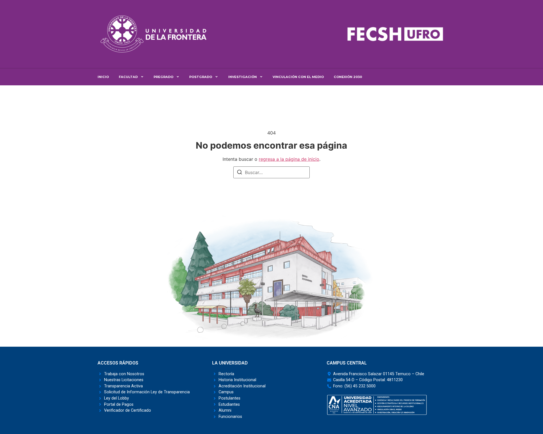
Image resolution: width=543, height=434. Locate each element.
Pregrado (163, 77)
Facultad (128, 77)
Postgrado (200, 77)
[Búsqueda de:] (271, 172)
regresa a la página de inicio (289, 159)
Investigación (242, 77)
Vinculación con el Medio (298, 77)
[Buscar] (239, 173)
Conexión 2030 (348, 77)
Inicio (103, 77)
